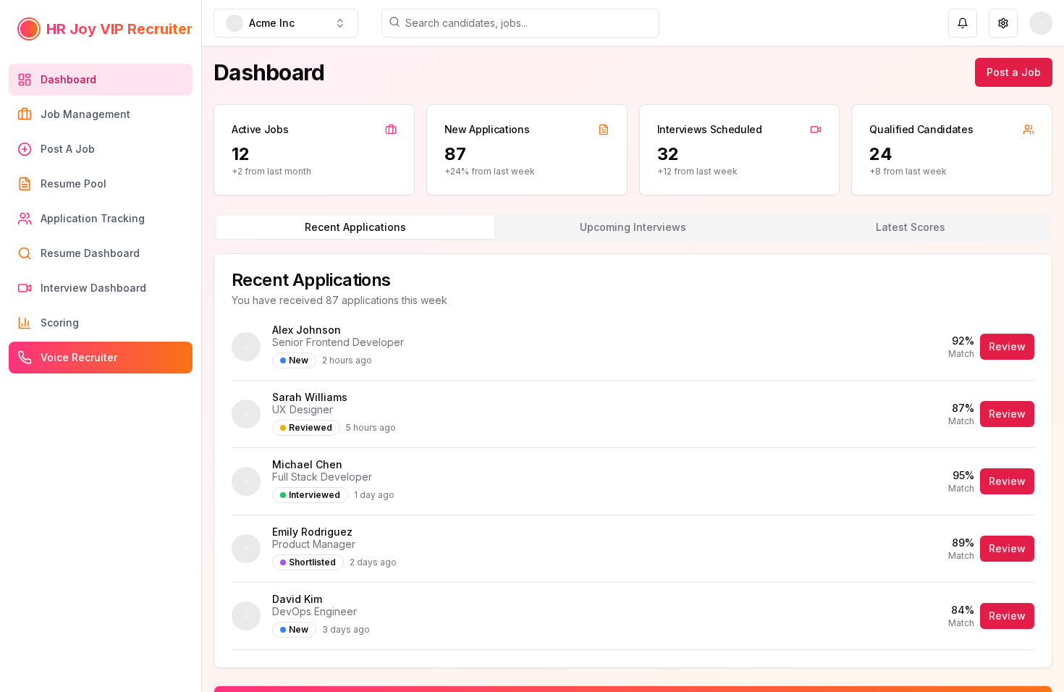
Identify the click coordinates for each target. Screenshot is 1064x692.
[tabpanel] (633, 460)
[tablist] (633, 227)
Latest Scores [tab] (910, 227)
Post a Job (1014, 72)
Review (1007, 346)
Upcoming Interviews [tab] (633, 227)
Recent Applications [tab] (355, 227)
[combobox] (286, 23)
